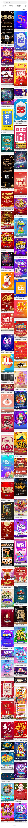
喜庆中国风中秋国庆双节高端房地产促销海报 (7, 540)
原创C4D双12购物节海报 (19, 236)
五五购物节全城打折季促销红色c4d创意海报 (21, 87)
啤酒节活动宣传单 (4, 153)
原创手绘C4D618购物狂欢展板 (6, 392)
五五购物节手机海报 (18, 123)
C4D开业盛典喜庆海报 (5, 65)
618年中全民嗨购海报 (5, 479)
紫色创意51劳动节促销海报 (19, 537)
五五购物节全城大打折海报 (19, 298)
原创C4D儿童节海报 (4, 607)
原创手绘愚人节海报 (18, 760)
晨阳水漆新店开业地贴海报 (5, 500)
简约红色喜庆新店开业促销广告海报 (21, 196)
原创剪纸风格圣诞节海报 (19, 604)
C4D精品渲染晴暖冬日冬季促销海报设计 (7, 85)
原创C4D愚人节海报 (18, 409)
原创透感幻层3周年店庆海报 (6, 270)
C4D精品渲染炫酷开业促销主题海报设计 (21, 781)
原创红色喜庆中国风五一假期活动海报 (21, 339)
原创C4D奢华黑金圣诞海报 (5, 520)
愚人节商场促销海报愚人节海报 (20, 430)
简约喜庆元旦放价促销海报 (5, 331)
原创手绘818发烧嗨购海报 (5, 821)
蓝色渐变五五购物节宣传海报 (20, 30)
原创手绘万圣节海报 (18, 456)
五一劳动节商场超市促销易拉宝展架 (21, 719)
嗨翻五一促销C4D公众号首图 (20, 683)
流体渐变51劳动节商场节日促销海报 (7, 648)
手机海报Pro (19, 6)
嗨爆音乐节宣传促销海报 (19, 277)
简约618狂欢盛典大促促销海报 (6, 352)
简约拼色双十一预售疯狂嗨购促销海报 (7, 372)
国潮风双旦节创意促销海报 (19, 476)
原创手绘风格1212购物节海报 (6, 433)
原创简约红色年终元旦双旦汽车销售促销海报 (7, 628)
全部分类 (4, 6)
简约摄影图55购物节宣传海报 (6, 291)
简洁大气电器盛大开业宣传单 (6, 740)
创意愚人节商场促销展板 (19, 675)
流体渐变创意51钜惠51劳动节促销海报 (21, 665)
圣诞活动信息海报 (18, 801)
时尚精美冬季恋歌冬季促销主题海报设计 (7, 770)
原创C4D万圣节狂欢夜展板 (5, 750)
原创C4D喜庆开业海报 (19, 216)
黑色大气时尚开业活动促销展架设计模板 (7, 45)
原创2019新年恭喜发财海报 (6, 587)
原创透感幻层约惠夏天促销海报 (20, 169)
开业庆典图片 (3, 229)
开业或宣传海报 (4, 132)
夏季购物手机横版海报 (19, 97)
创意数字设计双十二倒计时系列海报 (21, 389)
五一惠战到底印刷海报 (5, 699)
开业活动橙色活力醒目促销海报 (20, 319)
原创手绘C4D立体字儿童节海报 (20, 645)
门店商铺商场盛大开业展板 (19, 60)
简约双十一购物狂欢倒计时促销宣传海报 (7, 453)
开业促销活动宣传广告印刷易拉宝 (7, 188)
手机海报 (11, 6)
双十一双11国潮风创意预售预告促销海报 (21, 584)
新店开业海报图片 (18, 496)
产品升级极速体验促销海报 (19, 624)
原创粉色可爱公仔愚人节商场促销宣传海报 (7, 412)
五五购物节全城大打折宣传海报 (20, 50)
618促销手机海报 (18, 563)
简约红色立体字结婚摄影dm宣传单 (7, 209)
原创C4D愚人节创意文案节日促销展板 (7, 658)
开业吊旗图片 (3, 250)
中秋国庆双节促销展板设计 (5, 781)
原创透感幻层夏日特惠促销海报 (6, 106)
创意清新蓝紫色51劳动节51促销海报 (7, 678)
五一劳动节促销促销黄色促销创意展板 (21, 369)
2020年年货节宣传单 (4, 311)
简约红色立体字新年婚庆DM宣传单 (21, 740)
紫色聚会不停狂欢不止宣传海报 (20, 257)
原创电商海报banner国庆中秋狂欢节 (7, 382)
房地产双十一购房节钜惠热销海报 (7, 719)
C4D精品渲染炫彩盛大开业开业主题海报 (21, 821)
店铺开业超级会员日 (18, 359)
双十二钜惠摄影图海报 (5, 567)
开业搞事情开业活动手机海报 (20, 149)
